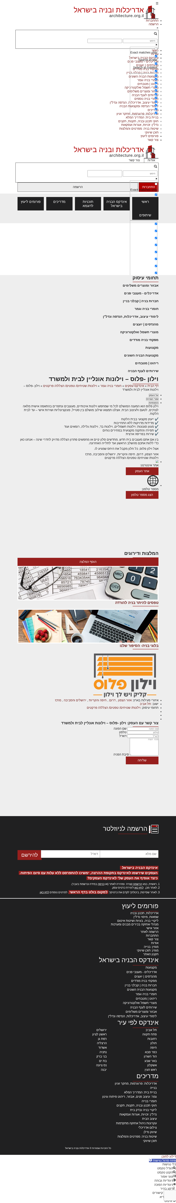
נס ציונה (101, 1065)
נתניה (103, 1052)
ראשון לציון (99, 1034)
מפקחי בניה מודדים (144, 340)
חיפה (153, 1047)
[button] (162, 1160)
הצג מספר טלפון (142, 495)
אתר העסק (142, 471)
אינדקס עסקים (134, 386)
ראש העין (151, 1069)
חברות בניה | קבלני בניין (140, 301)
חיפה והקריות (98, 700)
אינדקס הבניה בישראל (116, 204)
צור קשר (152, 140)
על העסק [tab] (153, 395)
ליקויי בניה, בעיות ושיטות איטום (137, 920)
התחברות (152, 20)
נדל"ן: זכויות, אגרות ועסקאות (139, 125)
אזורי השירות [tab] (152, 399)
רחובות (152, 1039)
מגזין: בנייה (151, 947)
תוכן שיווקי (151, 132)
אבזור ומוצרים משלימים (140, 285)
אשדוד (102, 1047)
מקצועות (151, 347)
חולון (153, 1043)
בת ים (103, 1061)
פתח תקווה (149, 1034)
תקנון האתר (150, 954)
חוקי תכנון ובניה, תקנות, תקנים (138, 121)
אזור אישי (152, 928)
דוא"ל (122, 736)
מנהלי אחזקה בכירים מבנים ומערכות (134, 924)
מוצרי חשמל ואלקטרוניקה (139, 332)
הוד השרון (150, 1056)
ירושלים (101, 1030)
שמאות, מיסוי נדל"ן (146, 917)
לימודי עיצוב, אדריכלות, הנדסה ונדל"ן (130, 316)
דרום (112, 700)
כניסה (101, 884)
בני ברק (101, 1056)
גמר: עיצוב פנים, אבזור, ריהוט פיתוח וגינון (129, 1096)
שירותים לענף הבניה (143, 371)
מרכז (58, 700)
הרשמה (153, 24)
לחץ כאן (139, 887)
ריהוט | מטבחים (146, 363)
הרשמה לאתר (149, 931)
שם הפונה (120, 728)
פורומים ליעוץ (149, 136)
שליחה (142, 760)
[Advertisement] (88, 249)
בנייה (153, 1088)
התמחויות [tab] (153, 403)
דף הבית (152, 386)
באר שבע (151, 1061)
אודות (151, 160)
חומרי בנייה (149, 1101)
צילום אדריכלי (147, 1127)
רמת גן (102, 1039)
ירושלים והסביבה (75, 700)
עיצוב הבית (149, 1118)
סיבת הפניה (121, 754)
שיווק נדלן (150, 1132)
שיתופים (145, 215)
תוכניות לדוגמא (88, 204)
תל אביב (145, 704)
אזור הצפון (125, 700)
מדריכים (59, 202)
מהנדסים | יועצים (145, 324)
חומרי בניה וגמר (146, 309)
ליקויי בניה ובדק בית (143, 1110)
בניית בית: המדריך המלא (142, 117)
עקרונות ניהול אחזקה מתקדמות (136, 1123)
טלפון (122, 732)
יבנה (104, 1069)
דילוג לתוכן (169, 1156)
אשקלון (152, 1065)
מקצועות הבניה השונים (141, 355)
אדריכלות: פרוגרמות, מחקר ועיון (136, 1083)
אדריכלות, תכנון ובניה (144, 913)
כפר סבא (151, 1052)
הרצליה (102, 1043)
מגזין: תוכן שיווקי (147, 950)
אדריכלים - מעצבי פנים (141, 293)
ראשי (145, 202)
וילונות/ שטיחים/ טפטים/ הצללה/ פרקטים (70, 386)
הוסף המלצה (88, 562)
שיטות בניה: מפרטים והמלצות (138, 128)
